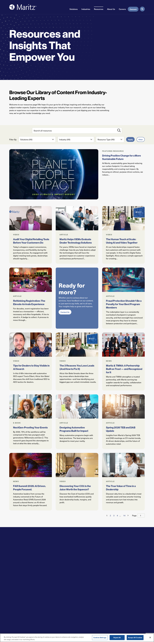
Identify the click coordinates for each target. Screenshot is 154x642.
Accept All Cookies (135, 637)
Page (134, 515)
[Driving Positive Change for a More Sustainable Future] (53, 174)
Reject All (117, 637)
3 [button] (113, 515)
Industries (85, 9)
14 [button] (124, 515)
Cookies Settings (99, 637)
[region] (77, 637)
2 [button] (110, 515)
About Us (111, 9)
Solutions (74, 9)
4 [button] (117, 515)
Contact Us (65, 312)
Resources (98, 9)
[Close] (150, 637)
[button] (127, 515)
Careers (122, 9)
